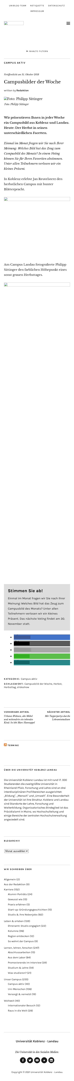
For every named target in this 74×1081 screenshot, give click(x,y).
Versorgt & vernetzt (19, 994)
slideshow (23, 687)
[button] (22, 637)
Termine (13, 745)
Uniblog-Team (17, 5)
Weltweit (9, 1000)
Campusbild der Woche (38, 683)
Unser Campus (13, 979)
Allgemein (10, 879)
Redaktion (22, 90)
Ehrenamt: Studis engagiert (24, 925)
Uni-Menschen (16, 989)
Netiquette (37, 5)
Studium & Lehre (18, 967)
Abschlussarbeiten (19, 952)
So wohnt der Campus (21, 941)
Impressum (37, 11)
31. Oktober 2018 (30, 74)
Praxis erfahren (17, 904)
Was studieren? (17, 972)
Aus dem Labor (16, 957)
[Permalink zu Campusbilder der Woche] (23, 99)
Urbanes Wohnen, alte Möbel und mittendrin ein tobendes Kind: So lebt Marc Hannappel (19, 717)
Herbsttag (10, 687)
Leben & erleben (14, 921)
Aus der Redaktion (14, 884)
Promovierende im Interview (24, 962)
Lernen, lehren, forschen (18, 947)
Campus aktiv (14, 62)
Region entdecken (18, 936)
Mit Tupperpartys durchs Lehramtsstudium (57, 716)
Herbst (57, 683)
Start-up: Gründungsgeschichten (27, 909)
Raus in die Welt (17, 1010)
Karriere (8, 889)
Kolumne (13, 930)
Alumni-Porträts (17, 894)
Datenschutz (56, 5)
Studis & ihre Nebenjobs (22, 914)
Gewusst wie (15, 899)
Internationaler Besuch (21, 1005)
